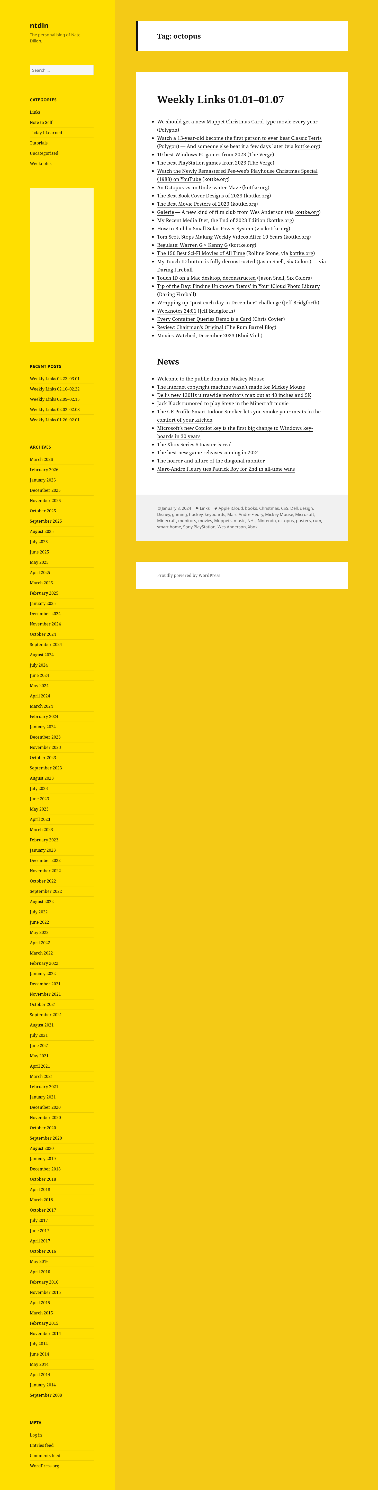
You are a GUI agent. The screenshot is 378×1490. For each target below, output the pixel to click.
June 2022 (39, 922)
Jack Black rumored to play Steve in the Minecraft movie (223, 403)
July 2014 (39, 1344)
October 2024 (43, 634)
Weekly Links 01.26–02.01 (55, 420)
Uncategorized (44, 153)
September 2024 (46, 644)
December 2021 (45, 984)
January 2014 (43, 1385)
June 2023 (39, 799)
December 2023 (45, 737)
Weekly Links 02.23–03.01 (55, 378)
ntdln (39, 25)
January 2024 (43, 727)
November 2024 (45, 624)
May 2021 (39, 1056)
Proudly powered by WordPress (188, 575)
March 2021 (41, 1076)
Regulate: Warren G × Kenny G (192, 245)
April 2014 (40, 1374)
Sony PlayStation (199, 527)
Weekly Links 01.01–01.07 (220, 99)
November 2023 (45, 747)
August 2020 (42, 1148)
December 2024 (45, 613)
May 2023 (39, 809)
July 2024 (39, 665)
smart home (169, 527)
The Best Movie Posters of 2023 (193, 204)
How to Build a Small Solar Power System (205, 228)
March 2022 (41, 953)
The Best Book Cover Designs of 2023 (199, 195)
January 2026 (43, 480)
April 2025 (40, 572)
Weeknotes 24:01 (176, 310)
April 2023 (40, 819)
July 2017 (39, 1220)
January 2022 (43, 973)
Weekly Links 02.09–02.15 (55, 399)
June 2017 (39, 1230)
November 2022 (45, 871)
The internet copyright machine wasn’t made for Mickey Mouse (231, 387)
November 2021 (45, 994)
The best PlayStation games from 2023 (201, 162)
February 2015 (44, 1323)
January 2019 (43, 1158)
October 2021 (43, 1004)
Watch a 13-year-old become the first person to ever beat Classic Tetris (239, 138)
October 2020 (43, 1128)
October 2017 (43, 1210)
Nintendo (267, 520)
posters (303, 520)
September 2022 (46, 891)
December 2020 (45, 1107)
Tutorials (39, 143)
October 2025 (43, 511)
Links (35, 112)
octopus (286, 520)
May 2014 (39, 1364)
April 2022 (40, 943)
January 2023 (43, 850)
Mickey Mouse (279, 514)
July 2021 (39, 1035)
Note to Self (41, 122)
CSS (284, 508)
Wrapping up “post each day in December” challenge (219, 302)
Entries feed (42, 1445)
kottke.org (307, 146)
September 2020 (46, 1138)
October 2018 (43, 1179)
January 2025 (43, 603)
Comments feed (45, 1455)
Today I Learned (46, 132)
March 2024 (41, 706)
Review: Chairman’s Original (190, 327)
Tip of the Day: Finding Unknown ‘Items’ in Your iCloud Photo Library (238, 286)
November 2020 (45, 1117)
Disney (163, 514)
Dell (294, 508)
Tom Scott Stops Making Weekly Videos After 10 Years (219, 236)
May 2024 (39, 685)
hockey (196, 514)
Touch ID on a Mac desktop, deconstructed (206, 278)
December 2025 (45, 490)
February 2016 (44, 1282)
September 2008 (46, 1395)
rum (317, 520)
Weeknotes (40, 163)
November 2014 (45, 1333)
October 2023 (43, 757)
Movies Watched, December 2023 (196, 335)
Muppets (223, 520)
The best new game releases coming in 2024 (208, 452)
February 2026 (44, 470)
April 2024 (40, 696)
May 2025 (39, 562)
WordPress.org (44, 1466)
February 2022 (44, 963)
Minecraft (166, 520)
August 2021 (42, 1025)
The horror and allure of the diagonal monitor (211, 460)
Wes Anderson (232, 527)
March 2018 (41, 1200)
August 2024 (42, 655)
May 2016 (39, 1261)
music (239, 520)
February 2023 (44, 840)
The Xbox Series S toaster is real (194, 444)
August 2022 (42, 901)
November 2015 (45, 1292)
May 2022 (39, 932)
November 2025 (45, 500)
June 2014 (39, 1354)
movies (205, 520)
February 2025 (44, 593)
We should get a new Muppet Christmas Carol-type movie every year (237, 121)
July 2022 (39, 912)
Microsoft (304, 514)
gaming (179, 514)
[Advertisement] (62, 265)
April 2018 (40, 1189)
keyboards (215, 514)
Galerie (165, 212)
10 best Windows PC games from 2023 (201, 154)
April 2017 (40, 1241)
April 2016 (40, 1272)
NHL (251, 520)
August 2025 (42, 531)
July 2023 (39, 788)
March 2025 (41, 583)
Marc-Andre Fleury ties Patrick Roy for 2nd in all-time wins (226, 469)
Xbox (252, 527)
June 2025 (39, 552)
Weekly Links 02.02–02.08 (55, 409)
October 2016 (43, 1251)
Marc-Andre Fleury (245, 514)
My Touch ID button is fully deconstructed (206, 261)
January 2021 (43, 1097)
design (306, 508)
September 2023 (46, 768)
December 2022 (45, 860)
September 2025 (46, 521)
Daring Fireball (175, 269)
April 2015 (40, 1302)
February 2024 (44, 716)
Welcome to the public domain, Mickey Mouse (210, 378)
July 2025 (39, 541)
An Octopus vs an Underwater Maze (199, 187)
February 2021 (44, 1086)
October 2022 (43, 881)
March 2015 (41, 1313)
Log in (36, 1435)
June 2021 (39, 1045)
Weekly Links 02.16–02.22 (55, 389)
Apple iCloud (231, 508)
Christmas (269, 508)
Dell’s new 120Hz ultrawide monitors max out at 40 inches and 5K (234, 395)
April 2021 (40, 1066)
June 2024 (39, 675)
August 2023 (42, 778)
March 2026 (41, 459)
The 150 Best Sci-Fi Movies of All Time (201, 253)
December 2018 (45, 1169)
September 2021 (46, 1014)
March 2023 (41, 829)
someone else (213, 146)
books (251, 508)
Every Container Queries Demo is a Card (204, 319)
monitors (187, 520)
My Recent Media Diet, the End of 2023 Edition (211, 220)
